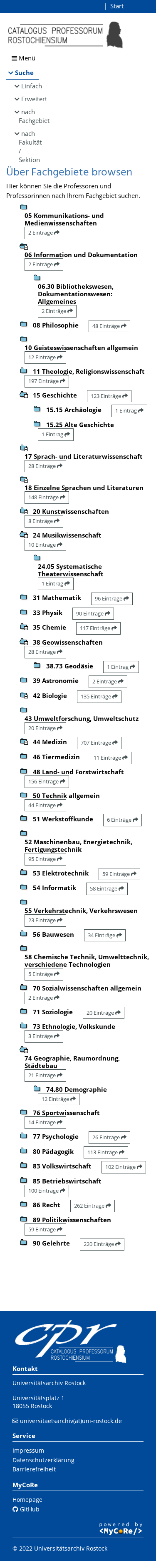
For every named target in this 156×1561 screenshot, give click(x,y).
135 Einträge (96, 696)
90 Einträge (90, 613)
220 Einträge (99, 1244)
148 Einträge (44, 497)
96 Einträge (109, 598)
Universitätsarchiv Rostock (49, 1383)
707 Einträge (96, 742)
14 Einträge (42, 1122)
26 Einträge (106, 1137)
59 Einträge (116, 874)
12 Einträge (42, 357)
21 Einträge (42, 1075)
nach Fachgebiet (29, 116)
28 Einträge (42, 466)
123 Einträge (106, 396)
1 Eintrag (126, 410)
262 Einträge (90, 1205)
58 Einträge (104, 888)
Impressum (28, 1450)
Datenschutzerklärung (43, 1460)
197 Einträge (44, 381)
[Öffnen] (24, 447)
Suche (24, 72)
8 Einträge (41, 521)
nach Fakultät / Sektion (29, 146)
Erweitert (30, 99)
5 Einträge (41, 974)
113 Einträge (103, 1152)
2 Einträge (41, 232)
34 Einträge (102, 935)
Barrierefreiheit (34, 1469)
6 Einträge (120, 819)
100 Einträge (44, 1190)
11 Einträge (108, 757)
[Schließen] (24, 245)
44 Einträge (42, 805)
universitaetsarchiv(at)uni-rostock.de (71, 1421)
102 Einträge (121, 1167)
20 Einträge (42, 728)
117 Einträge (95, 628)
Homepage (27, 1499)
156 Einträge (44, 781)
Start (117, 6)
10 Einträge (42, 544)
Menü (26, 58)
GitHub (29, 1509)
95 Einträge (42, 859)
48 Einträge (106, 326)
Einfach (30, 86)
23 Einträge (42, 920)
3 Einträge (41, 1036)
